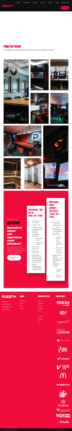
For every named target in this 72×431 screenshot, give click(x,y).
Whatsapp (40, 308)
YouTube (40, 319)
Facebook (40, 316)
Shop (21, 306)
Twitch (39, 301)
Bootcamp (22, 301)
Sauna (21, 303)
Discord (40, 306)
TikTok (39, 311)
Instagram (40, 303)
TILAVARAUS (64, 8)
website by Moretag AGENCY (61, 429)
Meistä (21, 308)
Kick (39, 321)
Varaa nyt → (14, 258)
